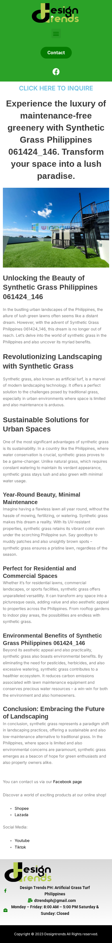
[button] (56, 33)
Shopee (22, 808)
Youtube (22, 840)
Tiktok (20, 847)
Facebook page (67, 781)
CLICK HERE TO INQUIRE (56, 88)
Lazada (21, 814)
